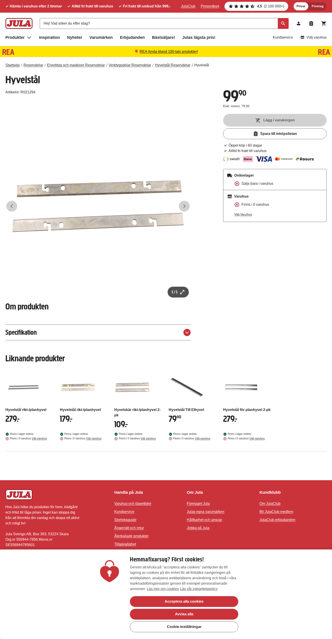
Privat (301, 6)
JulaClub (188, 6)
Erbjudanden (132, 37)
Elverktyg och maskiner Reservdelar (76, 65)
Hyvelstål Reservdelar (172, 65)
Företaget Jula (198, 503)
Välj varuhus (316, 37)
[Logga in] (298, 23)
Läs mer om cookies (163, 589)
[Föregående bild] (11, 206)
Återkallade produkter (131, 536)
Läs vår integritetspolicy (199, 589)
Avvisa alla (184, 614)
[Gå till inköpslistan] (311, 23)
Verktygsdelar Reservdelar (130, 65)
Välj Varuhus (243, 214)
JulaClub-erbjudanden (277, 520)
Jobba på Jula (198, 528)
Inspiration (49, 37)
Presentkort (210, 6)
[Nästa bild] (184, 206)
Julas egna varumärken (205, 512)
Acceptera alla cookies (184, 601)
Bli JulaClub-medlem (276, 512)
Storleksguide (125, 520)
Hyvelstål (201, 65)
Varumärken (101, 37)
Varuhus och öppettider (132, 503)
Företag (318, 6)
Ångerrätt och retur (129, 528)
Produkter (15, 37)
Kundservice (283, 37)
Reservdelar (33, 65)
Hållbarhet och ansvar (204, 520)
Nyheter (74, 37)
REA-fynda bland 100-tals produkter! (169, 51)
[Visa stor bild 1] (98, 206)
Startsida (12, 65)
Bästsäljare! (163, 37)
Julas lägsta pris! (198, 37)
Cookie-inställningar (184, 627)
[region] (166, 594)
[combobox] (164, 23)
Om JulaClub (270, 503)
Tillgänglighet (125, 544)
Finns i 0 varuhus (28, 438)
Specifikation (21, 332)
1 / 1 (174, 292)
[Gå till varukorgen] (323, 23)
